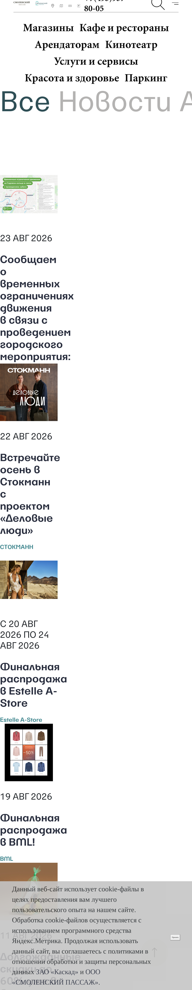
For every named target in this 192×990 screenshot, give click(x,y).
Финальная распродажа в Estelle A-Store (29, 686)
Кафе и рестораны (124, 27)
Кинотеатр (131, 44)
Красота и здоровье (72, 77)
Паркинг (146, 77)
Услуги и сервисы (96, 61)
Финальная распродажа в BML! (29, 831)
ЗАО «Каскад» (57, 972)
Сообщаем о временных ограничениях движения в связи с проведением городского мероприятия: (29, 309)
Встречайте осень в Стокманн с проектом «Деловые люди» (29, 495)
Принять (175, 937)
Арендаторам (67, 44)
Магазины (48, 27)
